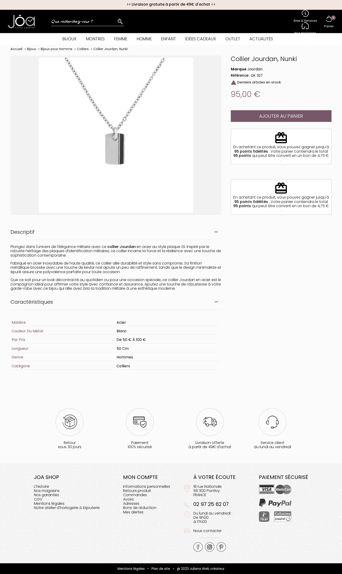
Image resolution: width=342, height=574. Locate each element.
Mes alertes (133, 512)
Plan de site (160, 569)
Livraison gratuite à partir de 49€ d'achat (171, 4)
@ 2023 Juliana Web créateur (201, 569)
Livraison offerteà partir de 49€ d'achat (209, 445)
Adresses (131, 503)
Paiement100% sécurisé (140, 445)
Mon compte (140, 477)
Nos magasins (47, 490)
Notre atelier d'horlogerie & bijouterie (67, 507)
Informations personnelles (146, 486)
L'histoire (41, 486)
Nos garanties (46, 495)
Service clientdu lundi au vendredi (272, 445)
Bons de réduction (139, 507)
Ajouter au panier (281, 116)
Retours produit (137, 490)
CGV (38, 499)
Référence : (240, 75)
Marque (238, 69)
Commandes (135, 495)
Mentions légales (49, 503)
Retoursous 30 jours (69, 445)
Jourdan (254, 69)
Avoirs (128, 499)
